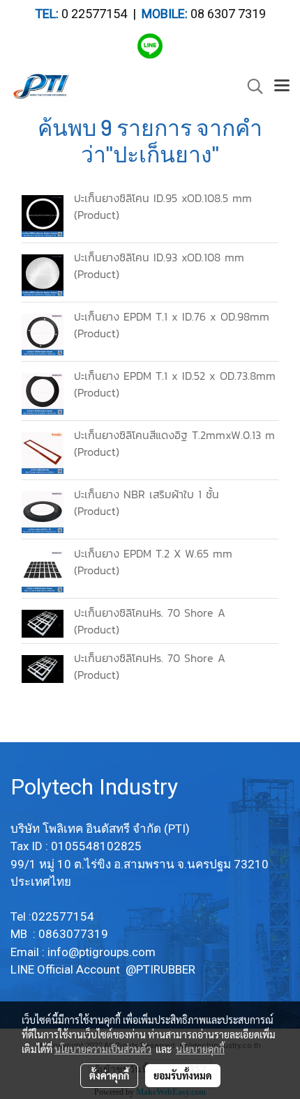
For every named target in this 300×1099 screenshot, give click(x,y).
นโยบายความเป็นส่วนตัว (102, 1049)
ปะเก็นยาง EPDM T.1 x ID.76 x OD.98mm (171, 316)
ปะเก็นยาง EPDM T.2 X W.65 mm (153, 553)
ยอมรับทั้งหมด (182, 1075)
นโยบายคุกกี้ (200, 1049)
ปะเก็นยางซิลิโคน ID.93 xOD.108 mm (159, 257)
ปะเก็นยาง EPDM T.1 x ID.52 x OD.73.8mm (175, 375)
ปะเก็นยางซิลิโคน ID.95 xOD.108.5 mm (163, 198)
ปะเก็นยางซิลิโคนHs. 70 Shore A (149, 612)
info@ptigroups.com (102, 952)
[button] (250, 86)
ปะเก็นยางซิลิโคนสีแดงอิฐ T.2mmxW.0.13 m (174, 434)
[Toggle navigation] (282, 86)
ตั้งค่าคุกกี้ (109, 1075)
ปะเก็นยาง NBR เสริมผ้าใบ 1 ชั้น (146, 494)
